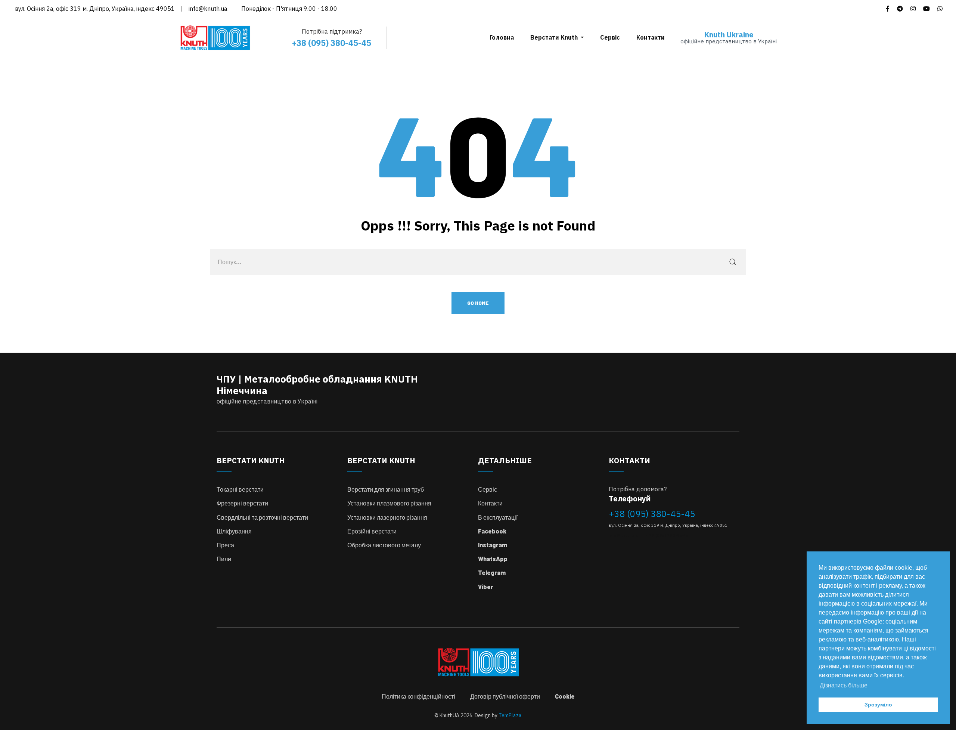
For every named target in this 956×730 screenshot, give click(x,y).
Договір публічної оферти (505, 696)
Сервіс (487, 489)
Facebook (492, 531)
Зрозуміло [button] (878, 705)
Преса (225, 544)
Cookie (565, 696)
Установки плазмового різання (389, 503)
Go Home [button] (478, 303)
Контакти (490, 503)
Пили (224, 558)
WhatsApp (493, 558)
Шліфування (234, 531)
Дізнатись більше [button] (843, 685)
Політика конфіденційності (418, 696)
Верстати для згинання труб (385, 489)
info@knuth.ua (208, 8)
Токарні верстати (240, 489)
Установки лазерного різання (387, 517)
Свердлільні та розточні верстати (262, 517)
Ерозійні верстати (372, 531)
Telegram (492, 572)
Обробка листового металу (384, 544)
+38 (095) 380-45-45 (652, 514)
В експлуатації (498, 517)
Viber (485, 586)
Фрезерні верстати (242, 503)
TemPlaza (510, 715)
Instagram (492, 544)
